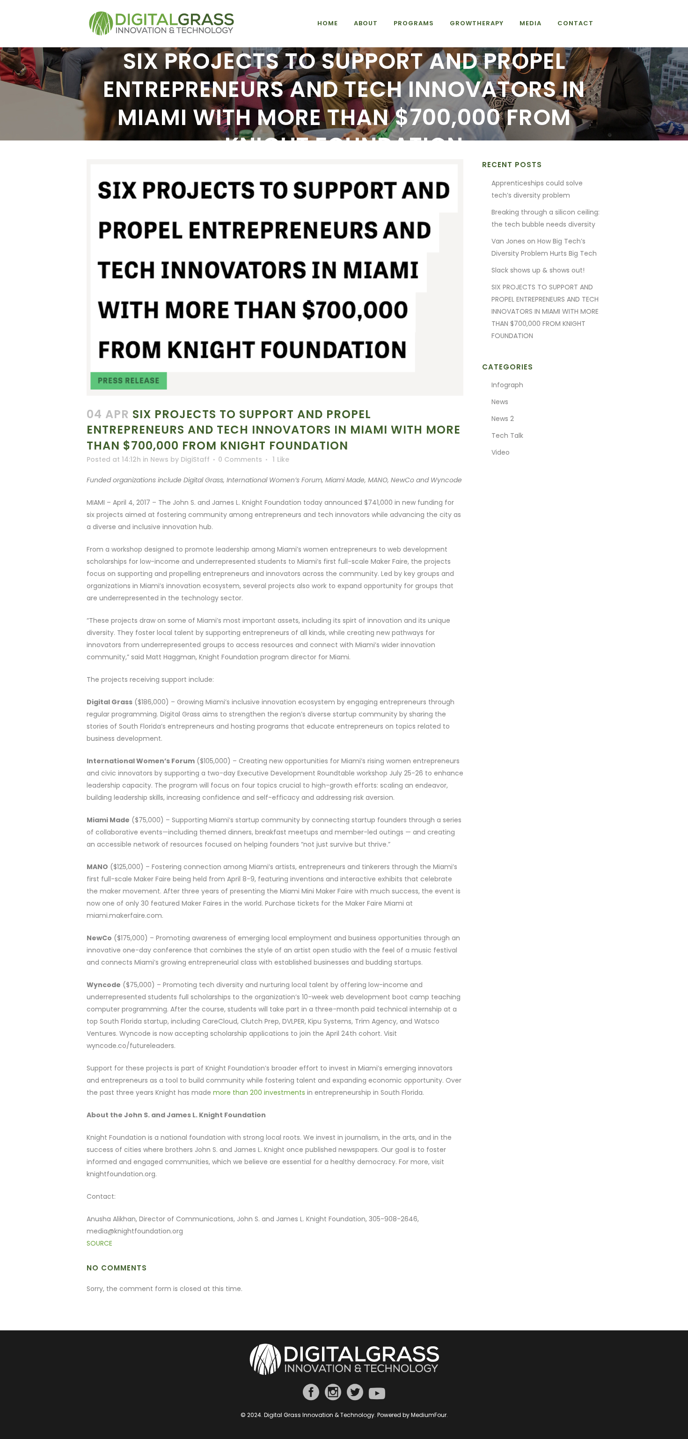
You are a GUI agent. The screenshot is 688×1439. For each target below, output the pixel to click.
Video (500, 452)
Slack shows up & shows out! (538, 270)
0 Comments (240, 459)
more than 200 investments (259, 1092)
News (159, 459)
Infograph (507, 385)
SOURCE (99, 1243)
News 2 (502, 418)
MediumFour (428, 1415)
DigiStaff (195, 459)
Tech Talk (507, 435)
